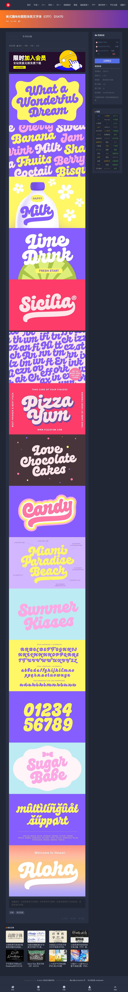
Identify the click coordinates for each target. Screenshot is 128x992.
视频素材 (67, 5)
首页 (29, 5)
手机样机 (99, 150)
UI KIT (115, 123)
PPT (93, 5)
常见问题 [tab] (28, 36)
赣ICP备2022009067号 (77, 980)
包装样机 (99, 138)
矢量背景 (115, 161)
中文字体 (99, 131)
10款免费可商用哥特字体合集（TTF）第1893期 (79, 947)
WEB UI (107, 127)
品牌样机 (99, 142)
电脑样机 (115, 157)
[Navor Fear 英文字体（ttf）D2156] (36, 956)
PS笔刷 (98, 123)
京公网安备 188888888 (95, 980)
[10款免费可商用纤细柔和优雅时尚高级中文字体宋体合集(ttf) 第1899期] (15, 937)
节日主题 (113, 5)
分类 (38, 990)
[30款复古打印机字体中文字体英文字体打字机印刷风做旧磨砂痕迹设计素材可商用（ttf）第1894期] (58, 937)
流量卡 (123, 5)
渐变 (98, 157)
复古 (115, 142)
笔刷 (98, 165)
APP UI (115, 116)
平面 (26, 46)
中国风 (115, 127)
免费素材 (107, 135)
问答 (64, 990)
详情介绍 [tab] (14, 36)
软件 (115, 168)
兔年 (115, 135)
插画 (115, 150)
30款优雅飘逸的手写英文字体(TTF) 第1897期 (36, 947)
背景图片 (115, 165)
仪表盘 (98, 135)
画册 (98, 161)
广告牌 (115, 146)
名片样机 (115, 138)
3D (99, 116)
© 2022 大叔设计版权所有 (46, 980)
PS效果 (115, 119)
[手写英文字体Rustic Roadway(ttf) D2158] (15, 956)
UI (107, 123)
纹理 (107, 165)
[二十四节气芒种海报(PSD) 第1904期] (58, 956)
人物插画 (115, 131)
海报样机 (115, 153)
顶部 (115, 990)
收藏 (66, 918)
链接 (82, 918)
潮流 (107, 157)
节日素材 (99, 168)
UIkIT (98, 127)
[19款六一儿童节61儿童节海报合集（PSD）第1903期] (79, 956)
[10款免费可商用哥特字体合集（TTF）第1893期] (79, 937)
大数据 (98, 146)
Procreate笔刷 (107, 120)
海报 (74, 918)
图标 (107, 142)
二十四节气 (107, 131)
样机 (98, 153)
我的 (89, 990)
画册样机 (107, 161)
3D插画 (107, 116)
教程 (75, 5)
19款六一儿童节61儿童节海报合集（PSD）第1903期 (79, 966)
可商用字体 (107, 139)
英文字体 (20, 912)
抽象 (107, 150)
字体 (7, 21)
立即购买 (107, 61)
